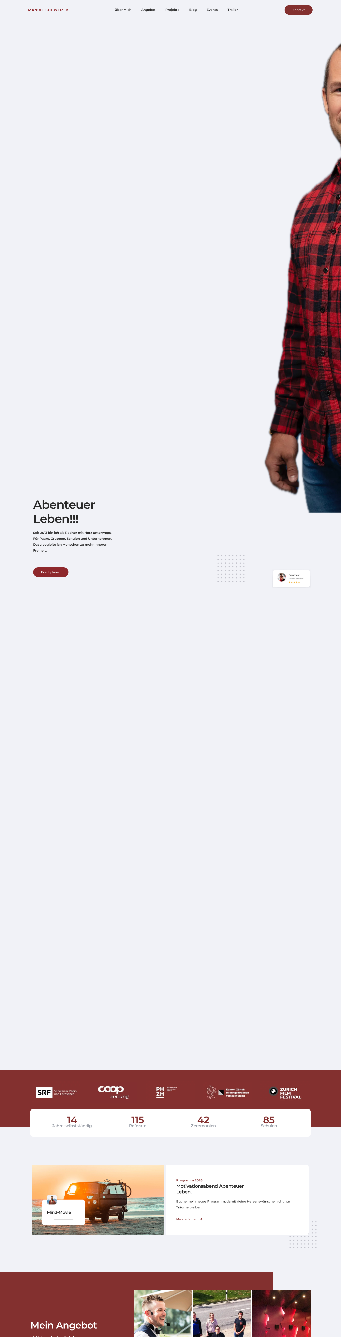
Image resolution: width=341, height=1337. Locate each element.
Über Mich (123, 10)
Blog (193, 10)
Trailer (233, 10)
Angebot (148, 10)
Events (212, 10)
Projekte (172, 10)
